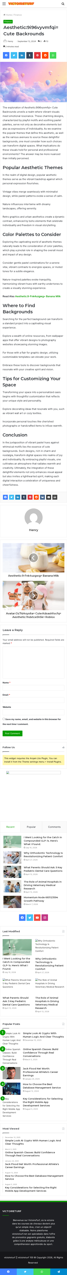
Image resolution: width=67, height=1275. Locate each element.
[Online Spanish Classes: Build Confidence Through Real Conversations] (11, 1056)
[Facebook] (5, 497)
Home (8, 15)
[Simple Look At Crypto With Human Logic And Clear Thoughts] (11, 1038)
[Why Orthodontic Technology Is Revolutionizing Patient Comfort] (12, 857)
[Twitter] (11, 497)
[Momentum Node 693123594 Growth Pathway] (12, 902)
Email (6, 694)
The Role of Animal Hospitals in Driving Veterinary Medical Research (43, 885)
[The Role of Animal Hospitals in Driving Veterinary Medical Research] (12, 886)
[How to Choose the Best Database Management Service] (11, 1089)
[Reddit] (36, 497)
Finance (18, 15)
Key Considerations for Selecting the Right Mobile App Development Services (43, 1102)
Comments (54, 826)
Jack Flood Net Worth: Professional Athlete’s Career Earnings (40, 1072)
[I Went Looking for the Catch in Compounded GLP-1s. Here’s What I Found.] (12, 842)
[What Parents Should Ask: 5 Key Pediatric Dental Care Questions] (12, 872)
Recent (10, 826)
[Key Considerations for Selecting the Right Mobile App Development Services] (11, 1107)
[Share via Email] (48, 497)
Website (7, 707)
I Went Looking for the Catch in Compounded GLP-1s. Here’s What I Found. (43, 841)
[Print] (54, 497)
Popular (31, 826)
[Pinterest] (30, 497)
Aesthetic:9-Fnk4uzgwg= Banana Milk (38, 296)
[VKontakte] (42, 497)
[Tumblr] (23, 497)
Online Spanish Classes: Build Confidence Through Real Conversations (40, 1053)
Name (6, 682)
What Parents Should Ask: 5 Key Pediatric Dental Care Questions (16, 1001)
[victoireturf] (21, 3)
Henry (10, 41)
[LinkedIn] (17, 497)
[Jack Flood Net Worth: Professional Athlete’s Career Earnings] (11, 1073)
